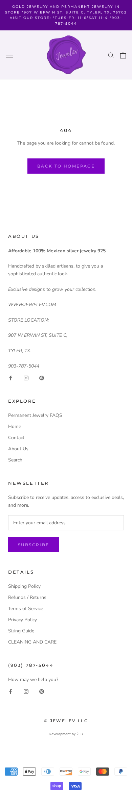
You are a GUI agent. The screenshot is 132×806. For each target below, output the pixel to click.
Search (15, 460)
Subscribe (33, 544)
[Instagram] (26, 377)
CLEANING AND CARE (32, 642)
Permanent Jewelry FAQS (35, 415)
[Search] (111, 55)
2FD (79, 734)
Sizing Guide (21, 631)
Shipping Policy (24, 586)
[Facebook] (10, 377)
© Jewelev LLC (66, 720)
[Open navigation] (9, 54)
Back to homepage (66, 166)
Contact (16, 437)
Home (14, 426)
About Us (18, 449)
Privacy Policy (22, 619)
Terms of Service (25, 608)
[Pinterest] (41, 377)
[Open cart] (123, 55)
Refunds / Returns (27, 597)
